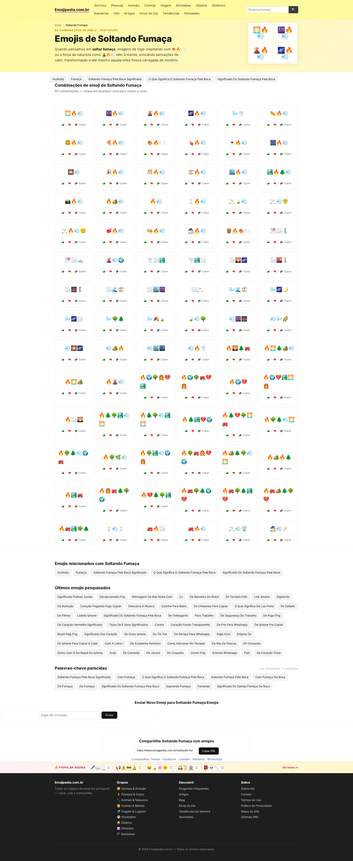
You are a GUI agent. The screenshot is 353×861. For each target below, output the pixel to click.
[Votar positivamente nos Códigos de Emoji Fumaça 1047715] (63, 431)
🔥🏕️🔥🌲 (279, 457)
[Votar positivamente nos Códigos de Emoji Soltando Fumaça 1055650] (104, 183)
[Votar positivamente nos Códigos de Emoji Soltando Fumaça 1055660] (145, 183)
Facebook (169, 759)
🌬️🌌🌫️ (74, 319)
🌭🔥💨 (279, 113)
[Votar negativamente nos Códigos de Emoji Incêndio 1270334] (111, 435)
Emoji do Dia (149, 13)
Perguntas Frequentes (194, 788)
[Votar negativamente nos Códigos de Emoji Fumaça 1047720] (111, 360)
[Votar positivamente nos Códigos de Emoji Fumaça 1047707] (104, 272)
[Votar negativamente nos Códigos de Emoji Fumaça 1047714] (234, 301)
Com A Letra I (114, 643)
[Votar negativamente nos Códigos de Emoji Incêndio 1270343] (234, 435)
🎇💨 (74, 172)
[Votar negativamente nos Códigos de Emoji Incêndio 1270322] (70, 393)
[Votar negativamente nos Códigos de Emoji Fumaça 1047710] (152, 301)
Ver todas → (290, 767)
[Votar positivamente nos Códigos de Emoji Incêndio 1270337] (268, 511)
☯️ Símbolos (125, 828)
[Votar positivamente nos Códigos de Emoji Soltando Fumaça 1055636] (227, 213)
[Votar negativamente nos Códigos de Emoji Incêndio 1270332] (275, 360)
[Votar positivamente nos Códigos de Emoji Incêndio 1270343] (227, 435)
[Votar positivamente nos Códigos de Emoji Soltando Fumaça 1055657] (268, 154)
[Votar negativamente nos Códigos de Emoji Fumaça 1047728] (275, 301)
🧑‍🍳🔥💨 (156, 231)
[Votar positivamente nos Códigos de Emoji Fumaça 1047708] (104, 540)
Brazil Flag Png (67, 634)
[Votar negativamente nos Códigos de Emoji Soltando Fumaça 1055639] (275, 183)
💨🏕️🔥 (115, 348)
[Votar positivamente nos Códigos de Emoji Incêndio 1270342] (145, 398)
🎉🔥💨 (115, 172)
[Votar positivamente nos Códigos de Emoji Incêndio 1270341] (227, 511)
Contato (246, 794)
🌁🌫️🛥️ (74, 260)
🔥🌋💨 (115, 382)
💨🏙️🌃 (156, 348)
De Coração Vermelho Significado (79, 624)
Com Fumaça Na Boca (270, 677)
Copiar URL (209, 751)
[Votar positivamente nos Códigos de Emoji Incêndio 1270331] (145, 506)
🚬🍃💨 (238, 201)
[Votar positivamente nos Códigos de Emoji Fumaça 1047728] (268, 301)
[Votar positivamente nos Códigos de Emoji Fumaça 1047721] (227, 272)
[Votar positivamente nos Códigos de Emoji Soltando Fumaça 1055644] (104, 154)
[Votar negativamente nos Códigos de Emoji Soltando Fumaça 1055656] (70, 213)
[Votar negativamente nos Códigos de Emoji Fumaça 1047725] (111, 301)
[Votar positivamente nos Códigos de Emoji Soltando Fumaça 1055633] (268, 213)
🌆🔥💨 (115, 113)
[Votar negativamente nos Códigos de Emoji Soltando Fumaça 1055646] (70, 183)
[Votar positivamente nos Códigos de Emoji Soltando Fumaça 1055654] (104, 242)
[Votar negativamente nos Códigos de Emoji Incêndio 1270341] (234, 511)
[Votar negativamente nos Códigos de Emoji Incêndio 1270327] (193, 431)
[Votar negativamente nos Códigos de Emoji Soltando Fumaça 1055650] (111, 183)
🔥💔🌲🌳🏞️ (156, 495)
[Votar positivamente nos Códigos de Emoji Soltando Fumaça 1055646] (63, 183)
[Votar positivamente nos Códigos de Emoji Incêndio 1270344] (145, 473)
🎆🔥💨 (279, 143)
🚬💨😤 (279, 201)
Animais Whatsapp (224, 652)
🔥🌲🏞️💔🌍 (197, 419)
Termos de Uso (251, 800)
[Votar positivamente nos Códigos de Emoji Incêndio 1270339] (63, 473)
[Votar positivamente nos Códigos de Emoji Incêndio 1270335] (186, 473)
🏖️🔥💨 (197, 172)
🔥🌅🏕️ (74, 382)
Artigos (129, 13)
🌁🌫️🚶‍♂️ (279, 231)
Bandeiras (101, 13)
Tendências (171, 13)
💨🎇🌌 (74, 348)
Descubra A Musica (141, 606)
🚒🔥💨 (197, 529)
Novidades (192, 13)
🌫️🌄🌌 (238, 260)
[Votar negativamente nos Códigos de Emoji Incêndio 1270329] (275, 431)
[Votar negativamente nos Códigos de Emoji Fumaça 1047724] (152, 360)
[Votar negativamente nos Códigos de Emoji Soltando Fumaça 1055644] (111, 154)
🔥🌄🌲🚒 (238, 348)
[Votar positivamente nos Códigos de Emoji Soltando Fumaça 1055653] (145, 242)
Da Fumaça (65, 686)
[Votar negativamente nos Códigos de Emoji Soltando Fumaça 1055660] (152, 183)
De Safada (288, 606)
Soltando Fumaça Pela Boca (229, 677)
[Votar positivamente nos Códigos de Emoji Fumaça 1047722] (145, 540)
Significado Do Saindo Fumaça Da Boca (243, 686)
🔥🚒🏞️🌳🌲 (74, 529)
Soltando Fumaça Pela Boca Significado (115, 79)
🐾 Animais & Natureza (132, 800)
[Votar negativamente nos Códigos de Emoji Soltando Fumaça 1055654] (111, 242)
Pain (247, 652)
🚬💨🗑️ (238, 529)
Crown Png (198, 652)
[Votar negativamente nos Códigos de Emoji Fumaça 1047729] (234, 330)
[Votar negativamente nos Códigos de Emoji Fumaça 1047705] (70, 330)
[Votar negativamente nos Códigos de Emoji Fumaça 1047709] (193, 330)
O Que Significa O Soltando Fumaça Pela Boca (180, 79)
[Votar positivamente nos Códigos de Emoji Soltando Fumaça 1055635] (145, 154)
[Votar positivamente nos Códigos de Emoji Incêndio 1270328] (104, 511)
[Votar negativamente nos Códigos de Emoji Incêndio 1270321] (234, 393)
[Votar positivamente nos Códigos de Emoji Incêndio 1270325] (268, 469)
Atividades (183, 5)
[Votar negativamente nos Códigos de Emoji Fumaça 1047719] (152, 330)
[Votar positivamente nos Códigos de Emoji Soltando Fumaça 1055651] (186, 183)
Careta (159, 624)
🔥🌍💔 (238, 382)
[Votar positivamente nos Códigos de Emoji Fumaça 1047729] (227, 330)
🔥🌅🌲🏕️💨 (279, 348)
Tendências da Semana (194, 811)
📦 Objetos (124, 822)
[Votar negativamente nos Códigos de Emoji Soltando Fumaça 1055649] (193, 154)
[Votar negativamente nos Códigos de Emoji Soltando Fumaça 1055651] (193, 183)
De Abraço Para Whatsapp (192, 634)
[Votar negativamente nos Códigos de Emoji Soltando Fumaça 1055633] (275, 213)
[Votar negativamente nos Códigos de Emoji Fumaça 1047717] (275, 330)
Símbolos (218, 5)
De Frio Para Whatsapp (232, 624)
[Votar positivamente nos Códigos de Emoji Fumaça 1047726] (104, 393)
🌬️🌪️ (238, 113)
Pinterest (199, 759)
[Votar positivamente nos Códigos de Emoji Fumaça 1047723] (104, 330)
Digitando (283, 596)
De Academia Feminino (145, 643)
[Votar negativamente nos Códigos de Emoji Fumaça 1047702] (193, 360)
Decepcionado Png (112, 596)
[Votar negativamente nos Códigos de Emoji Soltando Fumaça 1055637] (152, 125)
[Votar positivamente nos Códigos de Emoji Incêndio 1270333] (186, 511)
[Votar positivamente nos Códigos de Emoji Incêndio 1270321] (227, 393)
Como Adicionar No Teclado (186, 643)
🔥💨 (156, 201)
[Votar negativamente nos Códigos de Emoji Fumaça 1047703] (275, 242)
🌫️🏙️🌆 (156, 289)
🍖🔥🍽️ (156, 143)
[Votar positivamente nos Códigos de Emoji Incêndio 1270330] (186, 398)
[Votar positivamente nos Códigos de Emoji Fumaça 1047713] (227, 540)
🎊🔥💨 (156, 172)
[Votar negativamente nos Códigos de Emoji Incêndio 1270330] (193, 398)
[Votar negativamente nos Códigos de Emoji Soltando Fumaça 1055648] (193, 213)
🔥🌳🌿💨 (115, 457)
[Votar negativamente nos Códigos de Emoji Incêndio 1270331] (152, 506)
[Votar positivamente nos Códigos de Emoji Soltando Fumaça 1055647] (104, 125)
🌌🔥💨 (197, 113)
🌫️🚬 (197, 289)
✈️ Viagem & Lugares (131, 811)
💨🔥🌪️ (197, 348)
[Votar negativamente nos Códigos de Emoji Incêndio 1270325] (275, 469)
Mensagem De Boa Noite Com (152, 596)
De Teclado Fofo (236, 596)
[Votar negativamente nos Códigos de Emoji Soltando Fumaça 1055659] (234, 154)
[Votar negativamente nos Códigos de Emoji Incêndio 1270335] (193, 473)
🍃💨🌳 (197, 319)
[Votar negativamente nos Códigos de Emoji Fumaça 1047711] (70, 360)
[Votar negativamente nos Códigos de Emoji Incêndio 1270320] (70, 506)
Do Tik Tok (160, 634)
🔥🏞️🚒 (74, 495)
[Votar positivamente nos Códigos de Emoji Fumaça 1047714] (227, 301)
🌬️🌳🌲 (115, 319)
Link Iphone (262, 596)
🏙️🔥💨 (238, 172)
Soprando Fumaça (178, 686)
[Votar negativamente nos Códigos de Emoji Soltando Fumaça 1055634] (234, 125)
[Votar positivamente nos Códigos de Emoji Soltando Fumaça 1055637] (145, 125)
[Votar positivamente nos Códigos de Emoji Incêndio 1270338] (268, 398)
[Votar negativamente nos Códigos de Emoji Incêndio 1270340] (234, 473)
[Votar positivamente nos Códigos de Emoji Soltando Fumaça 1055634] (227, 125)
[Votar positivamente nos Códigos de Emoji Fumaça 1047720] (104, 360)
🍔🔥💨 (74, 143)
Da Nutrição (65, 606)
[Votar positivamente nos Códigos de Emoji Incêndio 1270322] (63, 393)
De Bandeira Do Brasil (204, 596)
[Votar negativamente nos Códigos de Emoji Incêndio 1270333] (193, 511)
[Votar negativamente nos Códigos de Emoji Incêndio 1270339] (70, 473)
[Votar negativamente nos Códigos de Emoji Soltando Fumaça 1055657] (275, 154)
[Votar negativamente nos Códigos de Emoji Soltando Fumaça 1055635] (152, 154)
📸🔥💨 (74, 201)
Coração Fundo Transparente (190, 624)
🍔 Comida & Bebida (130, 805)
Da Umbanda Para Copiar (211, 606)
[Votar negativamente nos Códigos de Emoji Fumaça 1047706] (193, 540)
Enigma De (244, 634)
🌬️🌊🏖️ (238, 289)
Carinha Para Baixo (174, 606)
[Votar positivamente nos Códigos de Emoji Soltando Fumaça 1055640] (186, 242)
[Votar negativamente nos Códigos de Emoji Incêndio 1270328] (111, 511)
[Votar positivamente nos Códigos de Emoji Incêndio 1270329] (268, 431)
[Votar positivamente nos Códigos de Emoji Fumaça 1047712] (186, 272)
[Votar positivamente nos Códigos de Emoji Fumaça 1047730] (268, 272)
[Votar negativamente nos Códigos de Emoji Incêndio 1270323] (234, 360)
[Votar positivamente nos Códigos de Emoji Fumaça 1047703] (268, 242)
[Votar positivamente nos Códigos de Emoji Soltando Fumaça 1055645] (104, 213)
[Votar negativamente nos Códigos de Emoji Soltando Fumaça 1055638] (234, 242)
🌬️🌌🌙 (279, 289)
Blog (182, 800)
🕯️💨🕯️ (115, 529)
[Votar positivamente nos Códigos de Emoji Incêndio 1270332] (268, 360)
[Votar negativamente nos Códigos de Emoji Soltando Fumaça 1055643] (70, 125)
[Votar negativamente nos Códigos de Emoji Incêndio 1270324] (111, 469)
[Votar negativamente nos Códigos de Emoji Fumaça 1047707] (111, 272)
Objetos (201, 5)
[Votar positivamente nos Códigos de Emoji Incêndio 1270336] (145, 435)
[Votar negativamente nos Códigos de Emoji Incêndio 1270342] (152, 398)
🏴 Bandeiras (126, 834)
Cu (181, 596)
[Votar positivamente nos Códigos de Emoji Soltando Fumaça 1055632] (145, 213)
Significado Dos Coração (100, 634)
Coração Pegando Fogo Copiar (100, 606)
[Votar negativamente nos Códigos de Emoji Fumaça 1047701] (193, 301)
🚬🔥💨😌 (74, 231)
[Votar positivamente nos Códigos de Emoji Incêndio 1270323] (227, 360)
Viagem (165, 5)
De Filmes (63, 615)
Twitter (155, 759)
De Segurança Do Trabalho (238, 615)
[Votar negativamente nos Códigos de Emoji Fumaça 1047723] (111, 330)
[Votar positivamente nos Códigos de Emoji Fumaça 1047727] (145, 272)
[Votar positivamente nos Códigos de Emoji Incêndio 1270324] (104, 469)
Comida (149, 5)
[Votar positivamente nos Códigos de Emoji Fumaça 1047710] (145, 301)
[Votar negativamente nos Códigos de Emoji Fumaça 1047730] (275, 272)
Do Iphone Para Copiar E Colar (77, 643)
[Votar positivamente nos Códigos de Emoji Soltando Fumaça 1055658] (227, 183)
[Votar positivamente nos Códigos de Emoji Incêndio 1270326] (63, 540)
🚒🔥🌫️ (156, 529)
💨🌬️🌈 (279, 319)
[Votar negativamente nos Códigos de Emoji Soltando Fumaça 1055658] (234, 183)
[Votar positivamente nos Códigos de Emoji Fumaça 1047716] (63, 301)
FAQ (116, 13)
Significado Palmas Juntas (75, 596)
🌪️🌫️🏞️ (156, 260)
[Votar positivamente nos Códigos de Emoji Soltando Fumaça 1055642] (63, 242)
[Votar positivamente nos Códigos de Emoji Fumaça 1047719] (145, 330)
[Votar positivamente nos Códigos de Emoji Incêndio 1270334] (104, 435)
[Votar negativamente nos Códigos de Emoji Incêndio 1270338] (275, 398)
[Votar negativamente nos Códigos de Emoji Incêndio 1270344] (152, 473)
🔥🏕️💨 (115, 201)
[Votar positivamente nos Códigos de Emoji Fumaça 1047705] (63, 330)
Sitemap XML (250, 817)
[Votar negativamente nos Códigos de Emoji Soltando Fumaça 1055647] (111, 125)
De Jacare (153, 652)
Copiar (82, 124)
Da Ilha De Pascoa (224, 643)
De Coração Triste (269, 652)
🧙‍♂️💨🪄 (279, 529)
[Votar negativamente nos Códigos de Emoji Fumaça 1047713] (234, 540)
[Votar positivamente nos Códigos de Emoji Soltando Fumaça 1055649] (186, 154)
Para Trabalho (204, 615)
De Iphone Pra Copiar (269, 624)
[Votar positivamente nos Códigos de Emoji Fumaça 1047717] (268, 330)
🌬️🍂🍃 (156, 319)
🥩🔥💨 (115, 231)
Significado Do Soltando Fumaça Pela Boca (246, 79)
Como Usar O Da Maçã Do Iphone (80, 652)
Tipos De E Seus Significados (128, 624)
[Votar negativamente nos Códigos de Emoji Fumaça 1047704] (275, 540)
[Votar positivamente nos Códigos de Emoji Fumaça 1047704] (268, 540)
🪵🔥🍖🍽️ (238, 231)
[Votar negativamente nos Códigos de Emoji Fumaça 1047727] (152, 272)
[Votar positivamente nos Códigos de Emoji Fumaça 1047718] (63, 272)
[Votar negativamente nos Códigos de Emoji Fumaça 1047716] (70, 301)
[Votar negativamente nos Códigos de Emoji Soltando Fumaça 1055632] (152, 213)
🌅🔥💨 (74, 113)
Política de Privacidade (256, 805)
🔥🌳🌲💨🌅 (279, 419)
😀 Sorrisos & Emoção (131, 788)
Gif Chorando (252, 643)
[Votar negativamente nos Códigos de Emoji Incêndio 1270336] (152, 435)
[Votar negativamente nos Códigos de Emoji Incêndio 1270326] (70, 540)
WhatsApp (214, 759)
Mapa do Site (250, 811)
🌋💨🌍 (115, 260)
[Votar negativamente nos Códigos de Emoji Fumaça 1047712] (193, 272)
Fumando (204, 686)
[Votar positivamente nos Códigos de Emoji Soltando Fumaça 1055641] (63, 154)
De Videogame (178, 615)
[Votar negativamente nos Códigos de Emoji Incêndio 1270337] (275, 511)
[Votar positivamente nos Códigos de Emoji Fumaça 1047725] (104, 301)
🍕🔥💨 (115, 143)
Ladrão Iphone (87, 615)
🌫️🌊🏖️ (115, 289)
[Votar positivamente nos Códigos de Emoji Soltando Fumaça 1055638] (227, 242)
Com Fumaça (126, 677)
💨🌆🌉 (238, 319)
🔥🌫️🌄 (74, 419)
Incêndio (58, 79)
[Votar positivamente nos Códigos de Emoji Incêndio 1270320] (63, 506)
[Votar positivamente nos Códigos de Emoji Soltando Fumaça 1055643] (63, 125)
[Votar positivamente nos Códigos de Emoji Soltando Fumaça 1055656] (63, 213)
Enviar (109, 715)
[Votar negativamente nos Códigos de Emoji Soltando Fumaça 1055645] (111, 213)
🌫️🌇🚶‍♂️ (279, 260)
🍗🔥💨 (197, 143)
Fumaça (76, 79)
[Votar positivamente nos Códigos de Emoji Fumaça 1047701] (186, 301)
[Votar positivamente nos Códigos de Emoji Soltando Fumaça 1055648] (186, 213)
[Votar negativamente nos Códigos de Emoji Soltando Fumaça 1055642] (70, 242)
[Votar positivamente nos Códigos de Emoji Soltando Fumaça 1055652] (186, 125)
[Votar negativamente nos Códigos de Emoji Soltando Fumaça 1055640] (193, 242)
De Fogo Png (271, 615)
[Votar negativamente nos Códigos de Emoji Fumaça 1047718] (70, 272)
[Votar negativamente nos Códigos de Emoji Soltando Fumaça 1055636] (234, 213)
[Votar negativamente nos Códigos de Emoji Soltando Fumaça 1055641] (70, 154)
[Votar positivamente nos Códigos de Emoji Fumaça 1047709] (186, 330)
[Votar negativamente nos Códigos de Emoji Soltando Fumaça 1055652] (193, 125)
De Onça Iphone (135, 634)
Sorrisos (100, 5)
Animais (134, 5)
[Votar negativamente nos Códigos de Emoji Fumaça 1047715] (70, 431)
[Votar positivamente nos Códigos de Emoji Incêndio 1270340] (227, 473)
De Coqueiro (175, 652)
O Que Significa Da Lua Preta (254, 606)
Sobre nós (248, 788)
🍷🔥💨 (238, 143)
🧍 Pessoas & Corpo (130, 794)
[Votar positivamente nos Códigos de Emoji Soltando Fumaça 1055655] (268, 125)
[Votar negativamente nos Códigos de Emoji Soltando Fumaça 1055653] (152, 242)
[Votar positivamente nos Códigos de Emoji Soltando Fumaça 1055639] (268, 183)
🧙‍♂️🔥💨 (197, 231)
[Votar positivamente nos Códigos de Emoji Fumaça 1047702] (186, 360)
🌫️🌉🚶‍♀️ (74, 289)
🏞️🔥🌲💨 (279, 172)
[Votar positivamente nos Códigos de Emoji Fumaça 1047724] (145, 360)
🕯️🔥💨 (197, 201)
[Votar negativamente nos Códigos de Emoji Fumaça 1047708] (111, 540)
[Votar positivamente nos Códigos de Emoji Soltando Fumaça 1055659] (227, 154)
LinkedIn (184, 759)
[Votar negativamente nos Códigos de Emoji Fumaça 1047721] (234, 272)
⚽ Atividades (126, 817)
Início (58, 25)
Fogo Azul (223, 634)
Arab (112, 652)
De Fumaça (87, 686)
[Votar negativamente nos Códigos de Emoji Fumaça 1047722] (152, 540)
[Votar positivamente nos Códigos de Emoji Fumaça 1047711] (63, 360)
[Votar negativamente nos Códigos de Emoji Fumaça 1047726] (111, 393)
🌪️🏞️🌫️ (197, 260)
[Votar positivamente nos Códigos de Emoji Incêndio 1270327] (186, 431)
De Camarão (131, 652)
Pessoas (117, 5)
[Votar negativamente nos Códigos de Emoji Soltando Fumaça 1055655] (275, 125)
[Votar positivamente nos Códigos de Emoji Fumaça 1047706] (186, 540)
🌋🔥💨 (156, 113)
